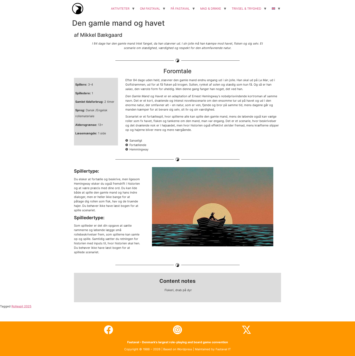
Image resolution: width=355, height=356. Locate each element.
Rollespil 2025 (21, 306)
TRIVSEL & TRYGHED (246, 8)
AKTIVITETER (120, 8)
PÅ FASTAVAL (180, 8)
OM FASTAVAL (150, 8)
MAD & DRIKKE (210, 8)
